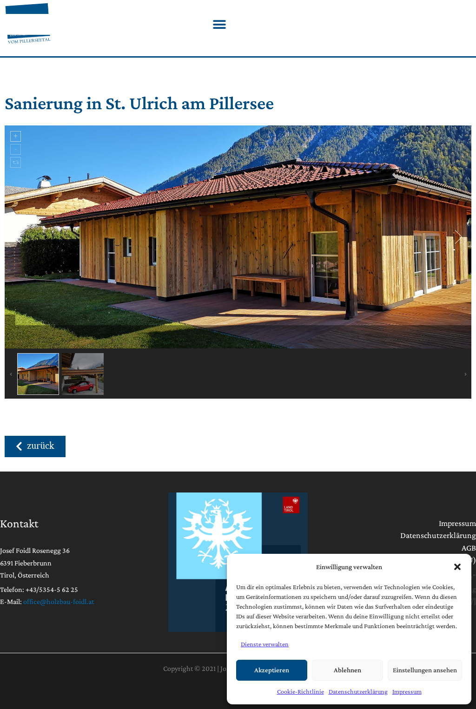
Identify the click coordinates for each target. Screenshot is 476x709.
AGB (469, 547)
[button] (457, 566)
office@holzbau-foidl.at (58, 601)
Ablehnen (347, 670)
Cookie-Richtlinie (300, 691)
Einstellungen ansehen (425, 670)
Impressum (407, 691)
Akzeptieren (271, 670)
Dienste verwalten (265, 644)
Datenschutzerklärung (358, 691)
